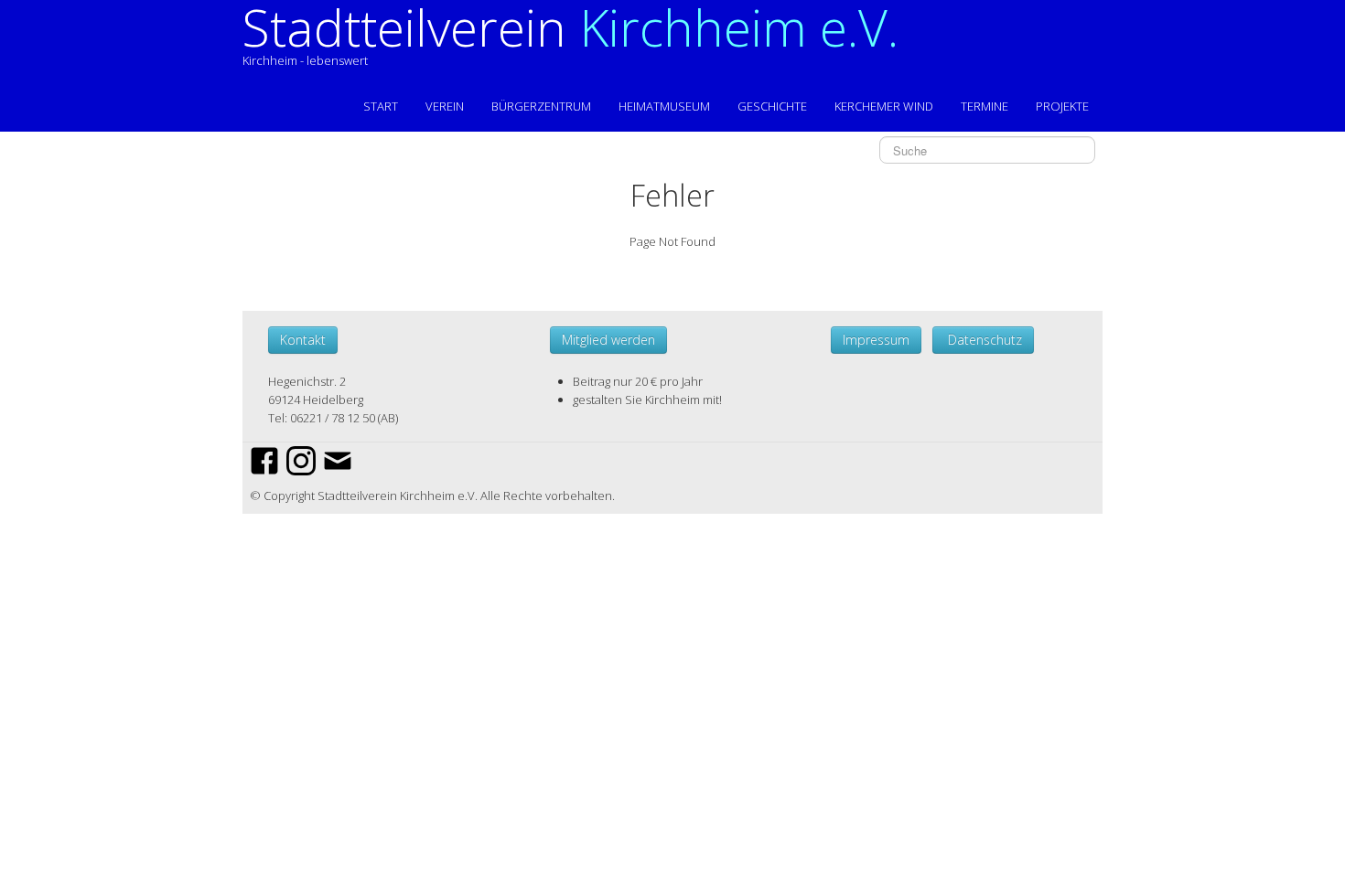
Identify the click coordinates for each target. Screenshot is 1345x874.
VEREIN (444, 106)
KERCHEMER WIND (883, 106)
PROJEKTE (1062, 106)
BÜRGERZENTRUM (541, 106)
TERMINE (984, 106)
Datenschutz (983, 339)
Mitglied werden (608, 339)
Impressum (876, 339)
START (380, 106)
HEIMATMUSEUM (664, 106)
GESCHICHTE (772, 106)
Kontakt (303, 339)
